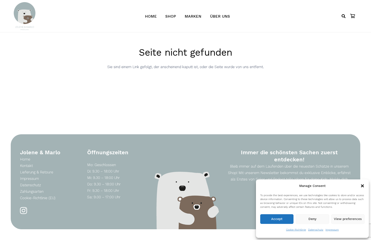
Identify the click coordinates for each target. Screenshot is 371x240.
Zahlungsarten (32, 191)
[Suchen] (343, 16)
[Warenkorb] (352, 16)
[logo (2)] (24, 16)
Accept (277, 219)
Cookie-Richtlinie (296, 229)
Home (25, 159)
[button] (362, 186)
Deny (312, 219)
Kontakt (26, 166)
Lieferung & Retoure (36, 172)
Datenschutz (315, 229)
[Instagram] (23, 211)
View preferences (348, 219)
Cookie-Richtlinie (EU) (37, 198)
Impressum (332, 229)
